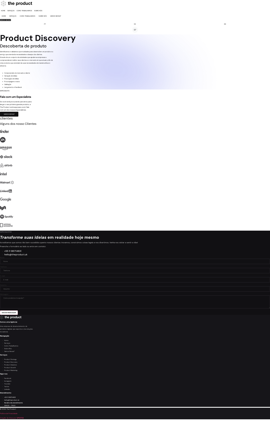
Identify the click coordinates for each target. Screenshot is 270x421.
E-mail (2, 276)
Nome (2, 257)
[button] (5, 20)
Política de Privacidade (8, 413)
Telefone (3, 267)
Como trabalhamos (24, 11)
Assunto (3, 285)
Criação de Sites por (12, 418)
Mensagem (4, 294)
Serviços (10, 11)
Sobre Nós (38, 11)
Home (3, 11)
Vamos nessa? (55, 16)
